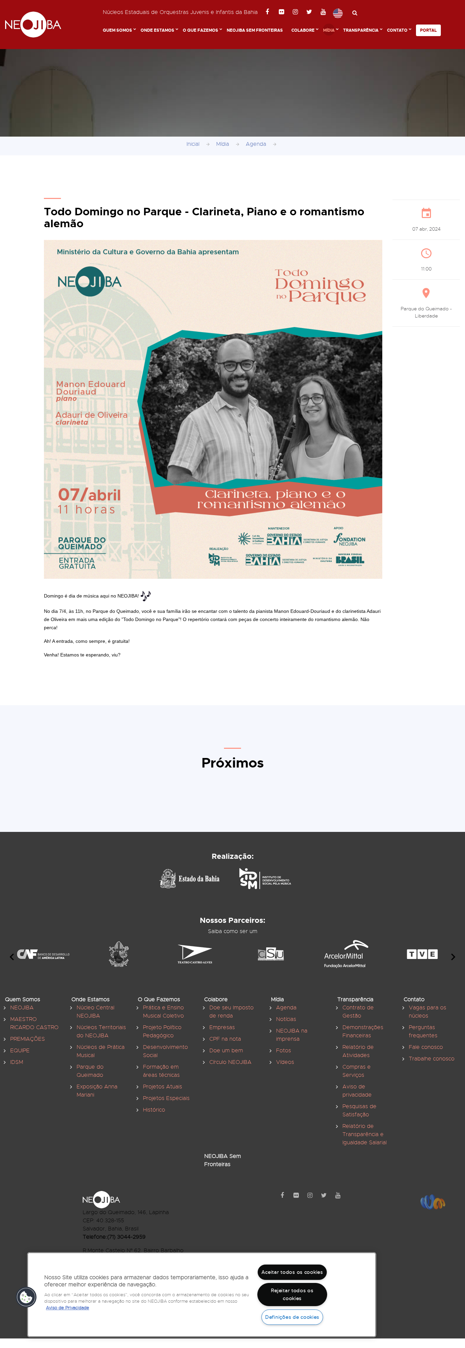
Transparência (361, 30)
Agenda (256, 144)
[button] (26, 1297)
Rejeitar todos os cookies (292, 1294)
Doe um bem (226, 1050)
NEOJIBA (22, 1007)
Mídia (329, 30)
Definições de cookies (292, 1317)
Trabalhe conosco (431, 1058)
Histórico (154, 1109)
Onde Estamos (157, 30)
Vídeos (285, 1062)
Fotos (283, 1050)
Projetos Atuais (162, 1086)
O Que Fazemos (200, 30)
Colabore (303, 30)
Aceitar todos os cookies (292, 1272)
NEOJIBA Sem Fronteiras (255, 30)
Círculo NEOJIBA (230, 1062)
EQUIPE (20, 1050)
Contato (397, 30)
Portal (428, 30)
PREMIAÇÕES (27, 1039)
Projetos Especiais (166, 1098)
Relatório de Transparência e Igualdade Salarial (364, 1134)
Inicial (193, 144)
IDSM (16, 1062)
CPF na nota (225, 1039)
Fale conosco (426, 1047)
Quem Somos (117, 30)
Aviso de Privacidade (67, 1308)
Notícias (286, 1019)
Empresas (222, 1027)
